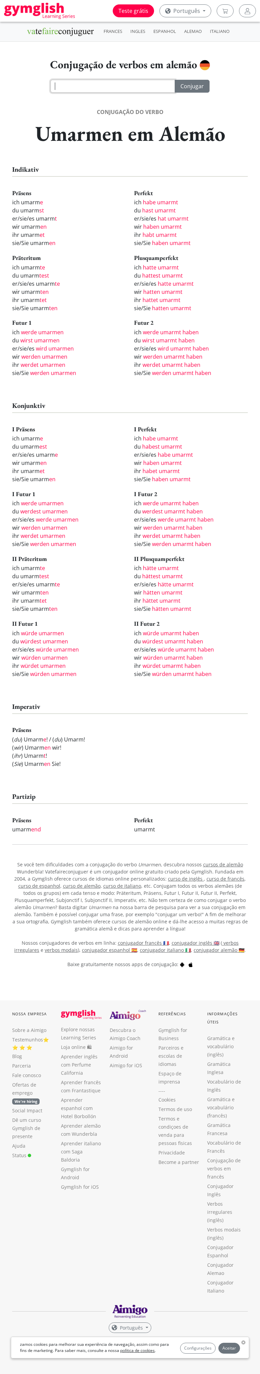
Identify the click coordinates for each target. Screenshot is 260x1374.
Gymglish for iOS (80, 1187)
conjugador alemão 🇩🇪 (219, 950)
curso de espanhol (39, 886)
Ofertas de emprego (24, 1092)
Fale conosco (26, 1075)
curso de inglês (186, 879)
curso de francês (225, 879)
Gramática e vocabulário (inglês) (221, 1046)
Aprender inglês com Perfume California (79, 1064)
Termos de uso (175, 1109)
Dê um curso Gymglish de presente (26, 1128)
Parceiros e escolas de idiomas (170, 1055)
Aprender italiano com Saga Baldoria (81, 1151)
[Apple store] (191, 964)
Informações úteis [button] (222, 1017)
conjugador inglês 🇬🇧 (195, 943)
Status (20, 1155)
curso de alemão (82, 886)
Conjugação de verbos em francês (224, 1168)
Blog (17, 1056)
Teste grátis (133, 11)
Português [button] (186, 11)
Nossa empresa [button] (29, 1013)
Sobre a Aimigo (29, 1030)
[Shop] (225, 10)
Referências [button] (172, 1013)
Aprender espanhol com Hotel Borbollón (78, 1108)
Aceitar (229, 1348)
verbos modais (61, 950)
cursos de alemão (223, 864)
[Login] (247, 10)
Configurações (198, 1348)
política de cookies (137, 1350)
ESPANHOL (164, 31)
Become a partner (178, 1162)
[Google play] (182, 964)
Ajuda (18, 1146)
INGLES (137, 31)
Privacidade (171, 1152)
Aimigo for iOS (126, 1065)
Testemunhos (27, 1039)
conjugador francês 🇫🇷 (143, 943)
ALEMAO (193, 31)
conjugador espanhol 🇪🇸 (109, 950)
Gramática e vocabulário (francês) (221, 1107)
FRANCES (113, 31)
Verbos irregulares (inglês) (219, 1212)
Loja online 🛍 (76, 1047)
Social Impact (27, 1110)
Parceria (21, 1065)
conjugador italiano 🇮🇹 (165, 950)
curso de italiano (122, 886)
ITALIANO (220, 31)
